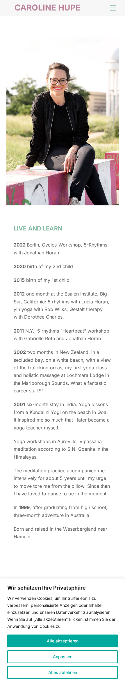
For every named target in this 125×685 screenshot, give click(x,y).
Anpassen (62, 656)
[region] (62, 631)
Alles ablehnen (62, 672)
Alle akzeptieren (62, 640)
